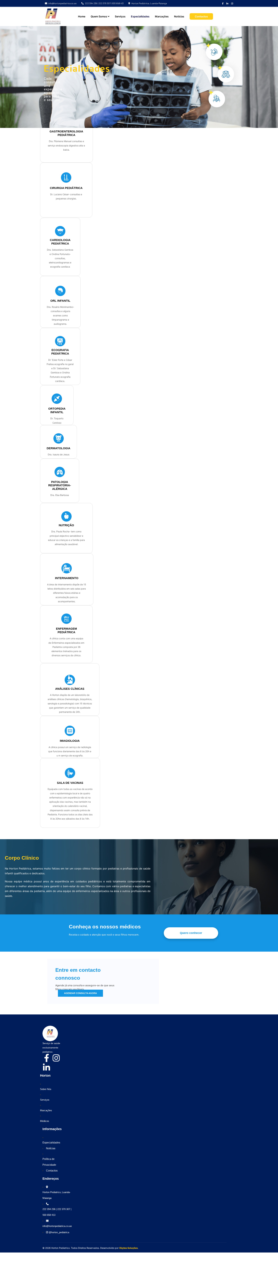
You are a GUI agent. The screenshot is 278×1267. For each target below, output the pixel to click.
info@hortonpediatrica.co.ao (62, 3)
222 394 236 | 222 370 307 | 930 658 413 (104, 3)
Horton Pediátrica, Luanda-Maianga (149, 3)
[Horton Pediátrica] (53, 16)
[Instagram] (56, 1058)
